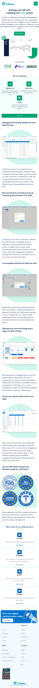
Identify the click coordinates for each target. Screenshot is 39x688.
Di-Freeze (24, 637)
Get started (7, 620)
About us (23, 650)
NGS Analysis (6, 653)
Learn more (19, 545)
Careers (23, 653)
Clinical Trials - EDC (7, 661)
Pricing (4, 640)
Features (23, 640)
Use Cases (5, 633)
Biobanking (5, 650)
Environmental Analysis (8, 657)
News (22, 657)
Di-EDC (23, 633)
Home (4, 630)
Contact (4, 637)
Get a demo (19, 33)
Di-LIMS (23, 630)
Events (23, 661)
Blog (22, 664)
